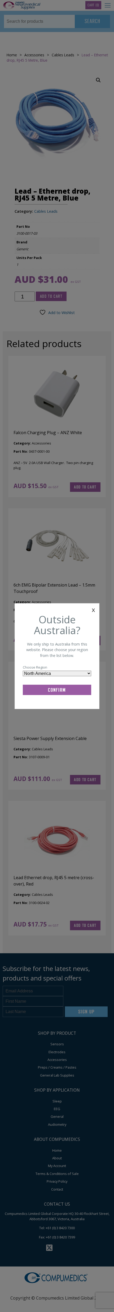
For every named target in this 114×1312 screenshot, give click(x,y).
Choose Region (35, 667)
